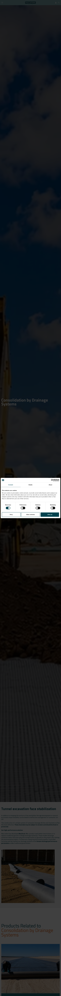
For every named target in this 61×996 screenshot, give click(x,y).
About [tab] (50, 484)
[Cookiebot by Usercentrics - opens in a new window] (52, 480)
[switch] (23, 508)
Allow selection (30, 514)
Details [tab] (30, 484)
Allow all (49, 514)
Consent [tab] (10, 484)
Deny (11, 514)
